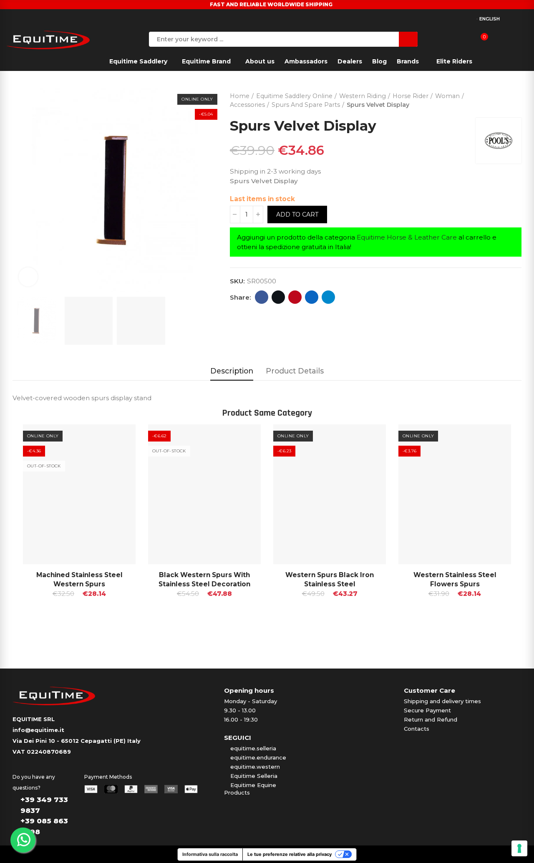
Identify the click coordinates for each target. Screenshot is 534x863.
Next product (515, 98)
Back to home (505, 98)
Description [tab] (231, 370)
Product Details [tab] (295, 370)
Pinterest (295, 297)
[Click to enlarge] (28, 276)
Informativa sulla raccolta (210, 854)
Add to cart (297, 214)
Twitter (278, 297)
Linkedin (311, 297)
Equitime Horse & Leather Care (407, 237)
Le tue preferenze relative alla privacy (289, 854)
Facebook (261, 297)
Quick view (114, 439)
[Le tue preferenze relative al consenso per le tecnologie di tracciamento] (519, 848)
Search (408, 39)
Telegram (328, 297)
